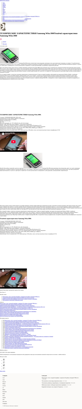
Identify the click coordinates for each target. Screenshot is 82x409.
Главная (4, 41)
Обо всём (5, 44)
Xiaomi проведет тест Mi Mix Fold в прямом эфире (11, 314)
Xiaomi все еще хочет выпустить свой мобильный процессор (18, 344)
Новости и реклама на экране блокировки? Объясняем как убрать (14, 313)
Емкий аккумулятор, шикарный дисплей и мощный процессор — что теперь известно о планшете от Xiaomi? (29, 336)
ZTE (3, 399)
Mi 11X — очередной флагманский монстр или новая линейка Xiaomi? (20, 335)
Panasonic (5, 391)
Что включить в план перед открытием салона (13, 300)
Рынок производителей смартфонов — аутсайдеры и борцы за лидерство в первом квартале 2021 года (22, 306)
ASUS (4, 3)
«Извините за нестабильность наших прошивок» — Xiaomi (18, 334)
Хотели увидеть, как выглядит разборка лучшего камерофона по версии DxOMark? (23, 339)
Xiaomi (4, 11)
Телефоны (5, 403)
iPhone (4, 6)
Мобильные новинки (4, 0)
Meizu (4, 9)
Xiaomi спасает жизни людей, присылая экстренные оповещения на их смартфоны (18, 311)
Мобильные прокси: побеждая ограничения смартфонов (17, 348)
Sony (4, 10)
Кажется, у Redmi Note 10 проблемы (12, 337)
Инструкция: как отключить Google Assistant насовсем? (17, 341)
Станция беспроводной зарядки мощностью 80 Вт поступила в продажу (18, 297)
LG (3, 8)
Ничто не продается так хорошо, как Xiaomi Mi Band (11, 316)
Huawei (4, 5)
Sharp (4, 393)
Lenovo (4, 7)
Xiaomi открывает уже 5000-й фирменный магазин (16, 343)
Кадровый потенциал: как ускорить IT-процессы (52, 386)
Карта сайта (2, 371)
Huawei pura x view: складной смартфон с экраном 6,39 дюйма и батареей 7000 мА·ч (21, 296)
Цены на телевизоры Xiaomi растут (7, 310)
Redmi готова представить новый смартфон (14, 342)
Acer (4, 2)
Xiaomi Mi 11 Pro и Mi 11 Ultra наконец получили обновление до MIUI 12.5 (16, 308)
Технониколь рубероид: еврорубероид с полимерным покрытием (19, 346)
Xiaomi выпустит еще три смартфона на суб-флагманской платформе (20, 338)
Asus (4, 379)
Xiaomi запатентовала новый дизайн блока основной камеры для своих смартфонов (18, 309)
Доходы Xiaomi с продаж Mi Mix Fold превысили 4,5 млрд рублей (14, 312)
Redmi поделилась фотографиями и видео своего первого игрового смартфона (20, 299)
